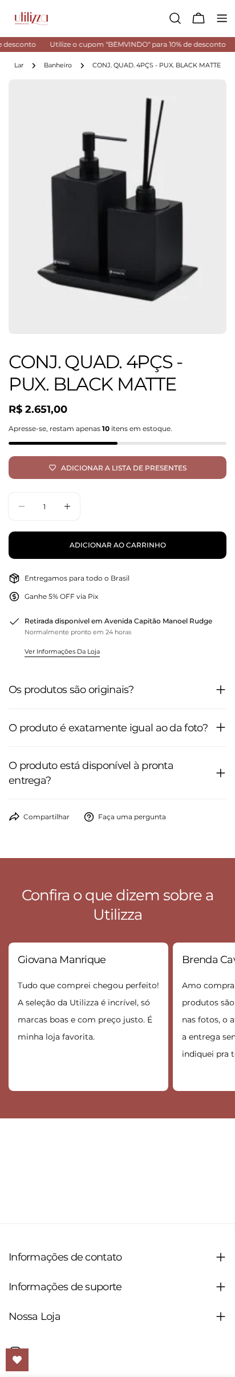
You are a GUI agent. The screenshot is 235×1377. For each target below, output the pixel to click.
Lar (18, 65)
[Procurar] (175, 18)
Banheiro (58, 65)
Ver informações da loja (62, 651)
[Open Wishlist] (17, 1359)
